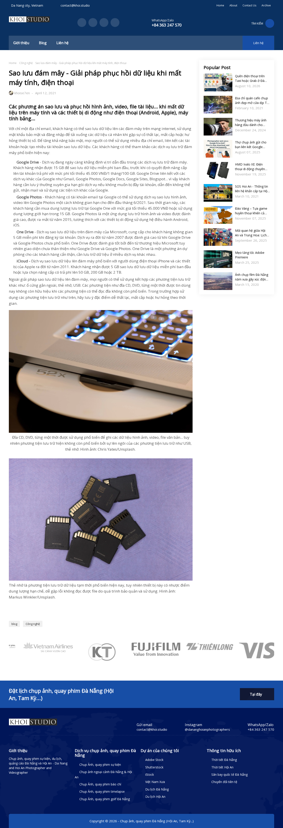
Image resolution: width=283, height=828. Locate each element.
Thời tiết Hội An (222, 767)
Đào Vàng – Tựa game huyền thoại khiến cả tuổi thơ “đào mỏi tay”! (251, 210)
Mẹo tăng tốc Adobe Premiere (249, 254)
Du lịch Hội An (155, 796)
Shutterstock (154, 767)
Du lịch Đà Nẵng (157, 789)
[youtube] (115, 22)
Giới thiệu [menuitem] (21, 42)
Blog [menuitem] (43, 42)
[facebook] (81, 22)
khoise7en (22, 93)
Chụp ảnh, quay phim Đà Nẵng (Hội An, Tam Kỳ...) (157, 821)
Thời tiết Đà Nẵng (224, 760)
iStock (149, 774)
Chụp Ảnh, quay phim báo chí (100, 784)
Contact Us (249, 5)
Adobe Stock (154, 760)
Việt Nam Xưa (155, 782)
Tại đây (256, 694)
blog (14, 624)
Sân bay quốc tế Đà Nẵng (229, 774)
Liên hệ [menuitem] (62, 42)
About (233, 5)
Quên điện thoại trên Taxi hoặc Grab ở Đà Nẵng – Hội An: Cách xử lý (252, 78)
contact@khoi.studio (75, 5)
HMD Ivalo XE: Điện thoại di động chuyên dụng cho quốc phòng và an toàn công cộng (250, 166)
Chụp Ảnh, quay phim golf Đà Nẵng (104, 799)
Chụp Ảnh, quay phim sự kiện (100, 764)
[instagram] (103, 22)
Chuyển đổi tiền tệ (224, 782)
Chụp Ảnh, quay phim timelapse (102, 791)
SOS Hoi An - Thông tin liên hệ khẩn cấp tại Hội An (251, 188)
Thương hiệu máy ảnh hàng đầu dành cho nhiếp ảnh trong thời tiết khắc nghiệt (252, 122)
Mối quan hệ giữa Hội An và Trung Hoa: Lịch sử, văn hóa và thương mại (251, 232)
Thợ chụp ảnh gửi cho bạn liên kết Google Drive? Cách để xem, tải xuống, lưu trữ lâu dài (252, 144)
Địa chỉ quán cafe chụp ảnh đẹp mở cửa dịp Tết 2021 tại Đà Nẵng (252, 100)
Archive (266, 5)
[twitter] (92, 22)
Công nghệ (26, 63)
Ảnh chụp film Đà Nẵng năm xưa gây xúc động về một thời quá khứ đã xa (251, 277)
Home (220, 5)
